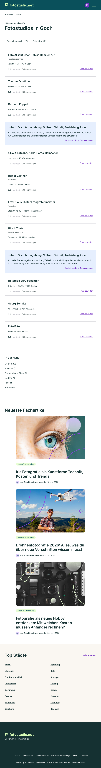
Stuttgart (55, 677)
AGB (75, 755)
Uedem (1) (10, 378)
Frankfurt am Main (14, 677)
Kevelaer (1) (10, 368)
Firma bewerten (86, 69)
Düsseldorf (10, 683)
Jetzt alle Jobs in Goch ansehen (79, 140)
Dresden (54, 696)
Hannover (10, 702)
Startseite (9, 14)
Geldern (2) (10, 363)
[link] (50, 61)
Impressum (83, 755)
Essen (53, 690)
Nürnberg (55, 702)
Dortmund (10, 690)
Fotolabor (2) (39, 41)
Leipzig (54, 683)
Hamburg (55, 664)
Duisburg (9, 709)
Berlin (8, 664)
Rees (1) (9, 382)
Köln (52, 671)
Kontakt (18, 755)
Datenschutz (28, 755)
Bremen (8, 696)
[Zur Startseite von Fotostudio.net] (19, 5)
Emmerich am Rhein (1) (16, 373)
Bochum (54, 709)
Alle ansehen (89, 655)
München (9, 671)
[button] (87, 5)
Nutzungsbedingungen (61, 755)
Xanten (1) (10, 387)
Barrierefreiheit (42, 755)
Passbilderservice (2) (17, 41)
